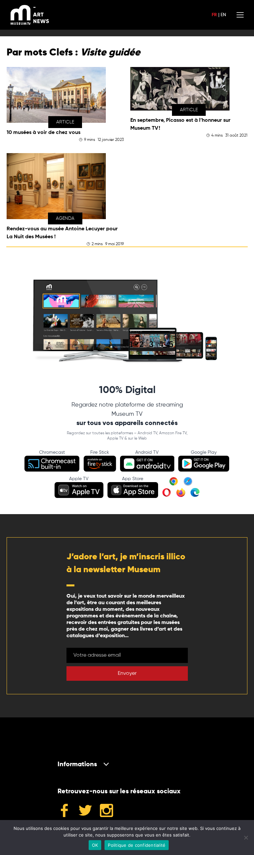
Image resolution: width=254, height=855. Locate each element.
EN (223, 15)
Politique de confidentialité (136, 845)
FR (214, 15)
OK (95, 845)
